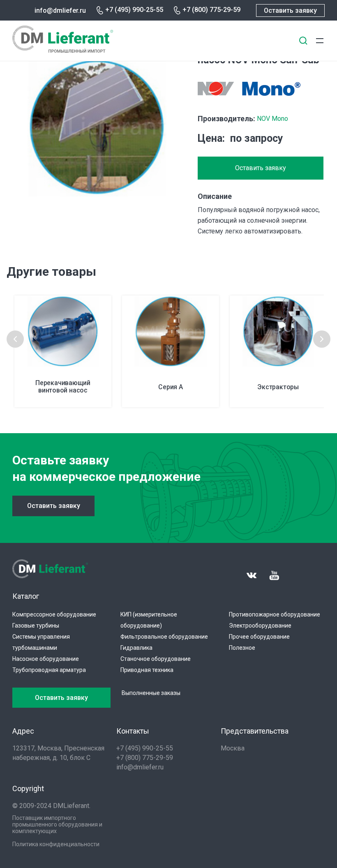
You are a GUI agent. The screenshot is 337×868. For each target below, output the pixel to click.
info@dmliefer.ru (60, 10)
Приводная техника (146, 670)
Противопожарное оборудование (274, 614)
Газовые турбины (35, 625)
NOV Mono (272, 118)
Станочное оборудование (155, 659)
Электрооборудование (260, 625)
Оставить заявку (290, 10)
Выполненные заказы (151, 693)
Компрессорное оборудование (54, 614)
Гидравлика (136, 647)
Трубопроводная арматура (49, 670)
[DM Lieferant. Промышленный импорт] (62, 50)
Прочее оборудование (259, 636)
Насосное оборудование (45, 659)
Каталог (25, 596)
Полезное (242, 647)
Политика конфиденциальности (55, 844)
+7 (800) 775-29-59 (211, 10)
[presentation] (15, 339)
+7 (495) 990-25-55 (134, 10)
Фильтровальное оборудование (164, 636)
